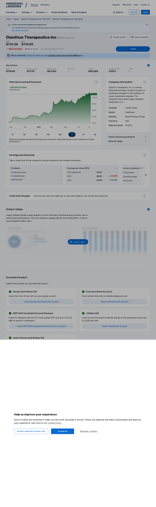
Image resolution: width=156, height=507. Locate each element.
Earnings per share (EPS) (78, 168)
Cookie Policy (55, 423)
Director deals (115, 141)
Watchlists (126, 5)
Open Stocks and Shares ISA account (41, 301)
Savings (25, 12)
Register (116, 5)
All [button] (95, 134)
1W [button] (24, 134)
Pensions (40, 12)
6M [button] (60, 134)
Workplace (45, 5)
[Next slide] (143, 175)
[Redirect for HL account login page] (78, 242)
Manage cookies (88, 431)
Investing (10, 12)
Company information (120, 82)
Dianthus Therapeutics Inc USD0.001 (35, 19)
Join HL (134, 12)
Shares (16, 19)
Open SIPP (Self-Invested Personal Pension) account (41, 326)
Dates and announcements (122, 137)
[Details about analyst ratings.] (148, 209)
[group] (54, 134)
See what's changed (20, 30)
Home (8, 19)
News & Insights (79, 12)
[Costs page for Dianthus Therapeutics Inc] (78, 196)
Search (119, 12)
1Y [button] (72, 134)
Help (136, 5)
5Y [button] (83, 134)
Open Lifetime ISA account (114, 326)
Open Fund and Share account (114, 301)
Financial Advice (59, 12)
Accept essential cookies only (31, 431)
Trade (133, 49)
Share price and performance (25, 82)
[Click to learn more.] (148, 65)
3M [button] (48, 134)
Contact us (145, 5)
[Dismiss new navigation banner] (147, 25)
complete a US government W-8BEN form (64, 55)
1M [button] (36, 134)
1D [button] (13, 134)
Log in (145, 12)
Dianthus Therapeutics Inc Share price (68, 19)
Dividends (15, 168)
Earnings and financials (21, 155)
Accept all (62, 431)
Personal (34, 5)
